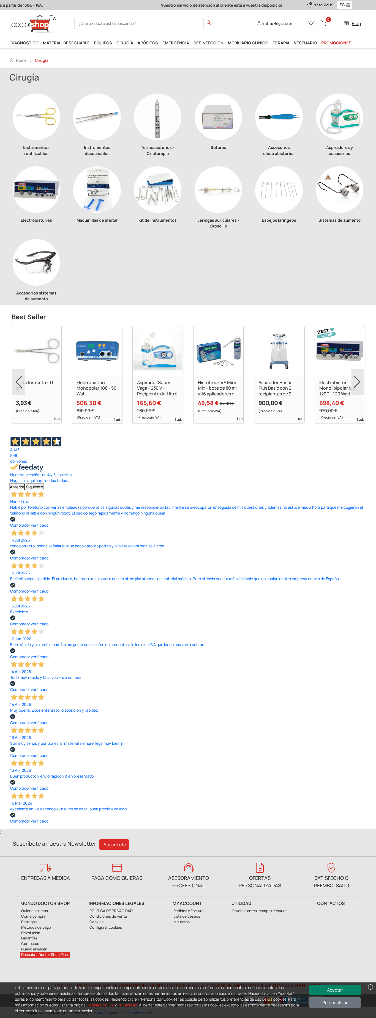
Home (17, 60)
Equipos (103, 42)
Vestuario (305, 42)
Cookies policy (100, 1005)
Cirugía (124, 42)
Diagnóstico (24, 42)
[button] (349, 5)
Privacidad (127, 1005)
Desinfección (209, 42)
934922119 (324, 4)
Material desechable (66, 42)
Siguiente (34, 486)
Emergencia (175, 42)
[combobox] (341, 5)
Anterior (17, 486)
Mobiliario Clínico (248, 42)
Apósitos (148, 42)
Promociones (336, 42)
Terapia (281, 42)
